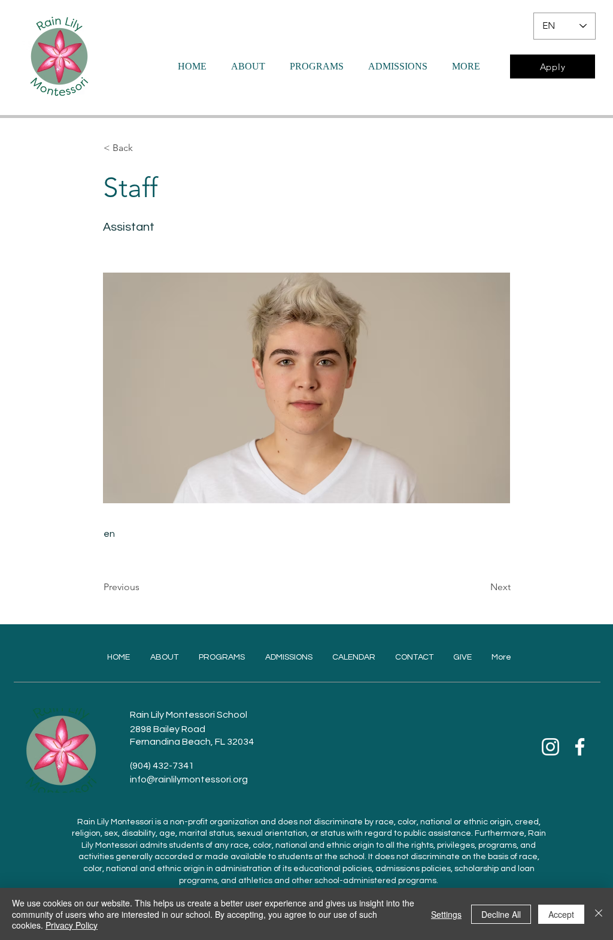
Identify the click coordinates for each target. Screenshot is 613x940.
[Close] (598, 913)
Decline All (501, 914)
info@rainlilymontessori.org (189, 779)
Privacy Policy (71, 925)
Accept (561, 914)
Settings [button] (446, 914)
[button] (143, 148)
